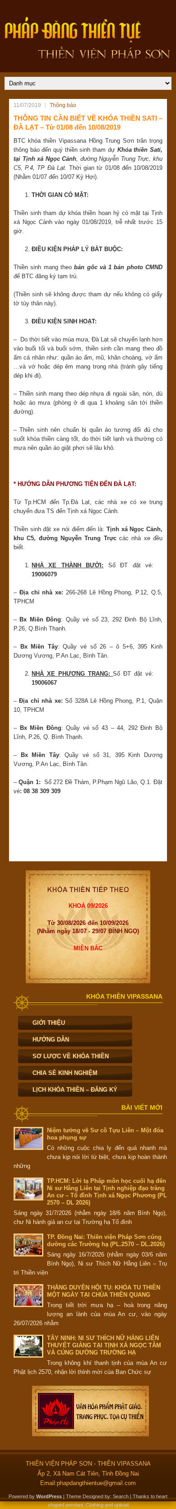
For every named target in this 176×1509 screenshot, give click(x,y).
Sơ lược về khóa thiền (70, 1056)
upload (121, 1505)
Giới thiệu (48, 1022)
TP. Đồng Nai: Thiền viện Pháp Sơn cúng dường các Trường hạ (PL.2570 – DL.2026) (106, 1240)
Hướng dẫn (50, 1039)
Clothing (94, 1505)
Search (121, 1496)
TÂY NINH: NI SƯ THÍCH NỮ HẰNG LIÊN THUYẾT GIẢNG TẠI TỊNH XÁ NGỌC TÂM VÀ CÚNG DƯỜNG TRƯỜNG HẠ (104, 1345)
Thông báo (63, 105)
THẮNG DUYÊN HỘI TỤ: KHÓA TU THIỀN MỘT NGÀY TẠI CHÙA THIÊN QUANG (103, 1291)
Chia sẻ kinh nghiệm (64, 1073)
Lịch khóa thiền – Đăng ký (74, 1089)
